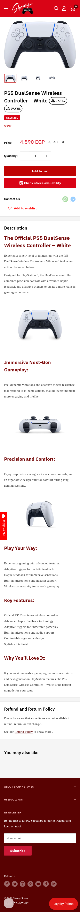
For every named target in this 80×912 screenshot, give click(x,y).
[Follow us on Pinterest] (30, 884)
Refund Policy (24, 731)
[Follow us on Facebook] (7, 884)
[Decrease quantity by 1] (24, 156)
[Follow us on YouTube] (38, 884)
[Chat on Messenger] (73, 199)
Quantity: (11, 156)
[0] (72, 8)
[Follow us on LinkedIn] (54, 884)
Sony (7, 126)
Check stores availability (42, 183)
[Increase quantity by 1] (46, 156)
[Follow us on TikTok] (46, 884)
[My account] (64, 8)
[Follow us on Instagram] (22, 884)
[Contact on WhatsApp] (65, 199)
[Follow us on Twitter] (15, 884)
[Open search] (56, 8)
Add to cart (40, 171)
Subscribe (17, 851)
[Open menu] (6, 8)
